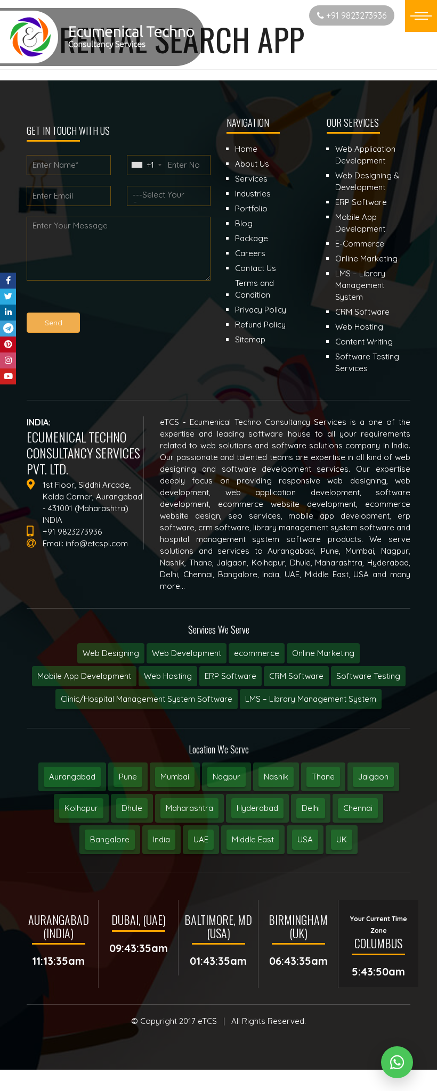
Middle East (253, 839)
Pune (128, 777)
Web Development (186, 653)
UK (341, 839)
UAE (200, 839)
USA (305, 839)
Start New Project (263, 15)
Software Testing (368, 676)
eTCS (207, 1021)
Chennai (358, 808)
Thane (323, 777)
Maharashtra (189, 808)
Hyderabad (257, 808)
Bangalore (110, 839)
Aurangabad (72, 777)
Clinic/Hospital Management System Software (146, 699)
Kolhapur (81, 808)
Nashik (276, 777)
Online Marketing (323, 653)
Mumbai (174, 777)
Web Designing (111, 653)
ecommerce (256, 653)
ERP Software (230, 676)
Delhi (311, 808)
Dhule (132, 808)
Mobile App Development (84, 676)
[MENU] (421, 16)
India (161, 839)
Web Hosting (168, 676)
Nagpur (226, 777)
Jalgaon (373, 777)
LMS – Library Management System (310, 699)
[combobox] (146, 165)
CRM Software (296, 676)
